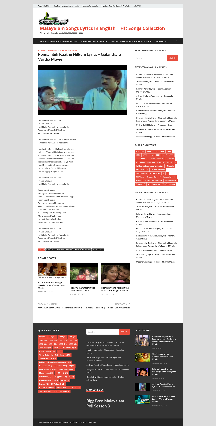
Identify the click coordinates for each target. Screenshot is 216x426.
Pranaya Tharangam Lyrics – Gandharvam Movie (83, 289)
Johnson (77, 249)
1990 (169, 151)
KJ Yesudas (170, 166)
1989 (162, 151)
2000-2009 (140, 159)
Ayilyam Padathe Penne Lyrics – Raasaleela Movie (107, 365)
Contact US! (136, 6)
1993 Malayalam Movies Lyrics (49, 50)
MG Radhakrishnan (158, 170)
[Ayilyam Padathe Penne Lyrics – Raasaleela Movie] (142, 384)
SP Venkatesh (157, 181)
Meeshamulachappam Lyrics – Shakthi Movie (155, 136)
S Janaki (147, 181)
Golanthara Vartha (69, 50)
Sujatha (139, 184)
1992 (145, 155)
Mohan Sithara (155, 173)
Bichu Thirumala (157, 159)
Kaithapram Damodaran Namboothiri (149, 166)
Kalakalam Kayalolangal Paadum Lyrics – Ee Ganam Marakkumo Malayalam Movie (164, 340)
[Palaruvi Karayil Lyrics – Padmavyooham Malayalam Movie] (142, 369)
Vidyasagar (156, 184)
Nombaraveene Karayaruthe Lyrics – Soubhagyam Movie (115, 289)
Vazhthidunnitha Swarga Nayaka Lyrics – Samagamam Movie (51, 285)
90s (52, 249)
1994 (158, 155)
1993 (48, 249)
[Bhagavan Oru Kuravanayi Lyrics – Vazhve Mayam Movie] (142, 396)
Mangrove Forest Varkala (90, 6)
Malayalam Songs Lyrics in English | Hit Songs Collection (102, 28)
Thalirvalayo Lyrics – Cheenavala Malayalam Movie (162, 356)
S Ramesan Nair (170, 181)
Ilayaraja (160, 162)
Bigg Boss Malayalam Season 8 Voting (67, 6)
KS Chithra (86, 249)
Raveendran (167, 177)
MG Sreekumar (141, 173)
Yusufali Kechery (168, 184)
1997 (165, 155)
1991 (138, 155)
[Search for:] (156, 58)
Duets (171, 159)
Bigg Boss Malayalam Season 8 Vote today (116, 6)
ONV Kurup (96, 249)
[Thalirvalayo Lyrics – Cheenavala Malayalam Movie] (142, 354)
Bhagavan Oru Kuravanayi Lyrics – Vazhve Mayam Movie (163, 399)
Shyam (138, 181)
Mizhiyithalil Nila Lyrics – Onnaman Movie (154, 125)
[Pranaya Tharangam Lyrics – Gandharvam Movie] (84, 274)
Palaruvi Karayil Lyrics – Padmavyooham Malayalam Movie (164, 371)
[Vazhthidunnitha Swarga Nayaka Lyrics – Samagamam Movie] (52, 272)
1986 (156, 151)
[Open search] (177, 41)
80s (137, 151)
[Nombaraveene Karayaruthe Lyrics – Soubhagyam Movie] (115, 274)
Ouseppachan (152, 177)
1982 (149, 151)
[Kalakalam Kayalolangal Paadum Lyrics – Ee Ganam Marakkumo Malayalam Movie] (142, 336)
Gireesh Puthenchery (147, 162)
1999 (171, 155)
